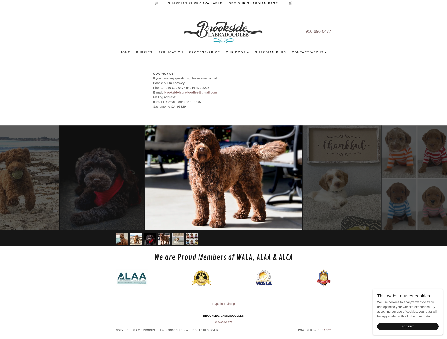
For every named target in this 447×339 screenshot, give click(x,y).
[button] (237, 52)
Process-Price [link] (204, 52)
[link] (224, 31)
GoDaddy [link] (324, 330)
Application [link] (171, 52)
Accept (408, 326)
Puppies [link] (144, 52)
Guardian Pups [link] (270, 52)
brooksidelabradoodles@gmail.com (190, 92)
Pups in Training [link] (223, 304)
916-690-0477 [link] (318, 31)
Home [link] (125, 52)
